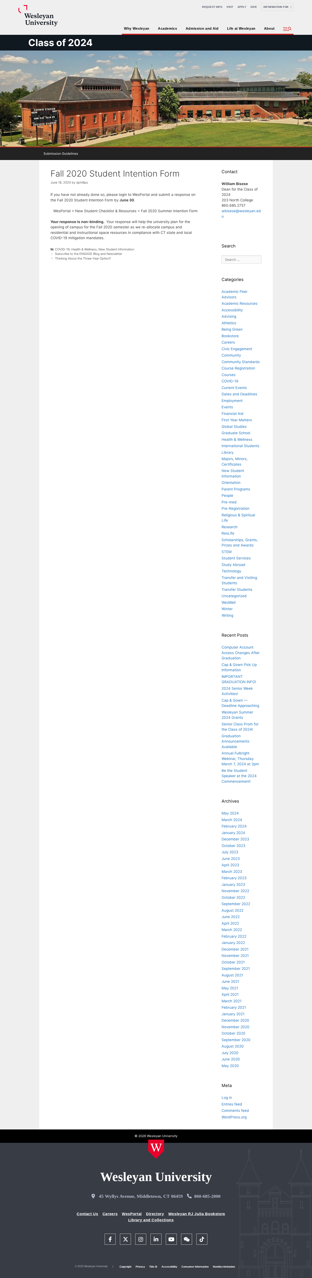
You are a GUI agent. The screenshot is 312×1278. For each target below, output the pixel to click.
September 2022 (236, 904)
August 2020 (233, 1046)
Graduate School (236, 433)
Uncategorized (234, 596)
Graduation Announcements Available (235, 741)
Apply (242, 7)
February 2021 (234, 1007)
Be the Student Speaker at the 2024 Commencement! (239, 776)
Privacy (140, 1266)
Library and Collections (151, 1220)
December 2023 (235, 839)
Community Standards (241, 362)
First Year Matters (237, 420)
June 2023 (231, 859)
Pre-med (229, 502)
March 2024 (232, 820)
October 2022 (233, 897)
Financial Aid (232, 413)
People (227, 495)
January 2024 (233, 833)
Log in (227, 1097)
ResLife (228, 533)
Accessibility (232, 310)
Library (227, 452)
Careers (228, 342)
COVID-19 (62, 249)
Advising (229, 316)
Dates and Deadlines (239, 394)
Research (230, 527)
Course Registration (238, 368)
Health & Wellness (84, 249)
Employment (232, 401)
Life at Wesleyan (241, 28)
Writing (227, 615)
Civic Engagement (237, 349)
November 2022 (235, 891)
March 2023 (232, 871)
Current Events (234, 388)
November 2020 (235, 1027)
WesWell (229, 602)
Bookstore (230, 336)
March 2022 (232, 930)
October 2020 (233, 1033)
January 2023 (233, 884)
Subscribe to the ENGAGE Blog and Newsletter (88, 254)
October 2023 (233, 846)
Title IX (153, 1266)
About (269, 28)
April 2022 (230, 923)
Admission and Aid (202, 28)
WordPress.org (234, 1117)
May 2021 (230, 988)
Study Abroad (233, 565)
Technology (231, 571)
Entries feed (232, 1104)
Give (253, 7)
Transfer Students (237, 589)
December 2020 (235, 1020)
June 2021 (230, 981)
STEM (227, 552)
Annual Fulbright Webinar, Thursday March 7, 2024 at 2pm (240, 758)
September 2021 (236, 968)
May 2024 (230, 813)
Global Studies (234, 426)
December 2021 (235, 949)
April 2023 (230, 865)
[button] (287, 29)
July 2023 (230, 852)
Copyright (125, 1266)
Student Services (236, 558)
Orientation (231, 482)
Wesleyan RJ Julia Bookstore (196, 1214)
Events (227, 407)
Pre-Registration (235, 508)
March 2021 (232, 1001)
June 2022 (231, 917)
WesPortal (132, 1214)
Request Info (212, 7)
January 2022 (233, 943)
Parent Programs (236, 489)
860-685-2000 (207, 1196)
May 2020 (230, 1066)
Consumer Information (195, 1266)
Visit (229, 7)
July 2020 (230, 1053)
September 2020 (236, 1040)
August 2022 (232, 910)
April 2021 (230, 994)
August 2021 (232, 975)
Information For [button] (277, 7)
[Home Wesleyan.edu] (156, 1149)
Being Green (232, 329)
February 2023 (234, 878)
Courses (229, 375)
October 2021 (233, 962)
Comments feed (235, 1110)
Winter (227, 609)
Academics (167, 28)
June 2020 (231, 1059)
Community (231, 355)
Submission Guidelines (61, 154)
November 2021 (235, 956)
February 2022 (234, 936)
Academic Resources (239, 303)
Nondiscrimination (224, 1266)
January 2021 (233, 1014)
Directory (155, 1214)
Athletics (229, 323)
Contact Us (87, 1214)
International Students (240, 446)
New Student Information (116, 249)
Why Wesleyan (136, 28)
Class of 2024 (60, 42)
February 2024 (234, 826)
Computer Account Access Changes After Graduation (241, 652)
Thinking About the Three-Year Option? (83, 258)
